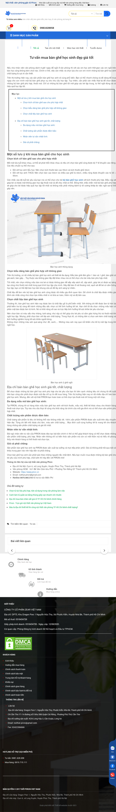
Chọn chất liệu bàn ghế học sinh (37, 113)
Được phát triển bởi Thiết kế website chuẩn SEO (58, 805)
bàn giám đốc (39, 19)
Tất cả (36, 48)
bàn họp (48, 19)
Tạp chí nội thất (53, 48)
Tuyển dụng (96, 48)
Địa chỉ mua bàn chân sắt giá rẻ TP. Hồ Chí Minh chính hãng (35, 499)
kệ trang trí (67, 19)
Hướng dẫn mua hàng (74, 5)
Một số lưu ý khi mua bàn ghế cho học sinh (36, 98)
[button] (12, 550)
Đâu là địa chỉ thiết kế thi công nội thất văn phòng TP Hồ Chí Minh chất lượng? (43, 507)
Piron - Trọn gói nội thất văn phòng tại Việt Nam (30, 503)
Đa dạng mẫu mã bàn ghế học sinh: (39, 125)
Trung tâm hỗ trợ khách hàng (18, 677)
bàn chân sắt (28, 19)
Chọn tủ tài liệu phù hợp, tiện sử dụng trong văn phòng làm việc (37, 490)
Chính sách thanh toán (15, 669)
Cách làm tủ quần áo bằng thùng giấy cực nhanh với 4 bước (35, 494)
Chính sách (55, 5)
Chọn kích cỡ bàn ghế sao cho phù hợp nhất (43, 102)
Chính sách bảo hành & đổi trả (18, 690)
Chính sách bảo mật (14, 673)
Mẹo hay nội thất (75, 48)
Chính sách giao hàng (14, 686)
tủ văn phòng (57, 19)
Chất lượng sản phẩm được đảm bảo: (40, 130)
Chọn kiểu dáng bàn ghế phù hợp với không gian (45, 108)
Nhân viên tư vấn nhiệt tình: (35, 136)
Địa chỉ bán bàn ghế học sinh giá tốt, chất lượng (38, 120)
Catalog (92, 5)
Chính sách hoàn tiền (14, 695)
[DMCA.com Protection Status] (18, 643)
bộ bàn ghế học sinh (73, 179)
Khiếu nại (9, 682)
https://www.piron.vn (30, 471)
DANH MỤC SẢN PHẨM (25, 35)
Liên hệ (105, 5)
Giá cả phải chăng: (31, 142)
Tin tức (33, 524)
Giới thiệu (41, 5)
